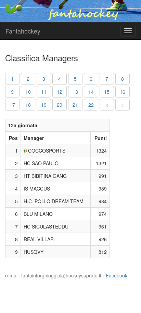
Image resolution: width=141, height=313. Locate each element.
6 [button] (91, 78)
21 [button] (75, 104)
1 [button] (12, 78)
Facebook (116, 275)
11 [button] (44, 91)
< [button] (106, 104)
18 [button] (28, 104)
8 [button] (122, 78)
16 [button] (122, 91)
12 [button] (59, 91)
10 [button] (28, 91)
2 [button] (28, 78)
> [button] (122, 104)
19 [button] (44, 104)
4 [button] (59, 78)
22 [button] (91, 104)
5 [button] (75, 78)
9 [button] (12, 91)
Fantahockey (22, 30)
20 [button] (59, 104)
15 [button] (107, 91)
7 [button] (106, 78)
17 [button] (12, 104)
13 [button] (75, 91)
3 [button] (43, 78)
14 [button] (91, 91)
